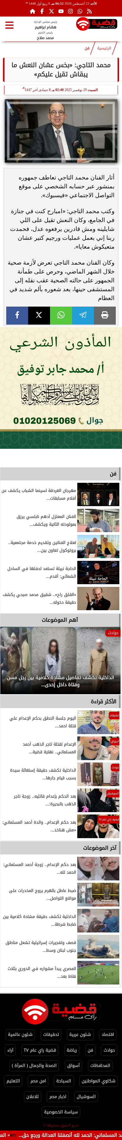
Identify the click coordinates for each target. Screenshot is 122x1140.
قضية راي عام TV (40, 1050)
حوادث (109, 1050)
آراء (10, 1050)
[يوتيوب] (61, 11)
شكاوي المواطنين (98, 1081)
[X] (39, 316)
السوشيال (86, 1097)
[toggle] (9, 25)
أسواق (73, 1066)
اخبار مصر (57, 1097)
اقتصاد (108, 1035)
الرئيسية (104, 48)
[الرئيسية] (32, 11)
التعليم (13, 1081)
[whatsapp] (61, 316)
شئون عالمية (20, 1035)
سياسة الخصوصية (61, 1112)
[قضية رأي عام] (96, 25)
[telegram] (83, 316)
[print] (105, 316)
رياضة (72, 1050)
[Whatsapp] (80, 11)
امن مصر (38, 1081)
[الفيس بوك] (42, 11)
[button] (12, 663)
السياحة (63, 1081)
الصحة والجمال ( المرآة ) (34, 1066)
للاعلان (32, 1097)
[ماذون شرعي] (61, 388)
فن (87, 48)
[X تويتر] (51, 11)
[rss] (89, 11)
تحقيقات (51, 1035)
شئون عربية (80, 1035)
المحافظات (100, 1066)
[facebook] (17, 316)
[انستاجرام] (70, 11)
